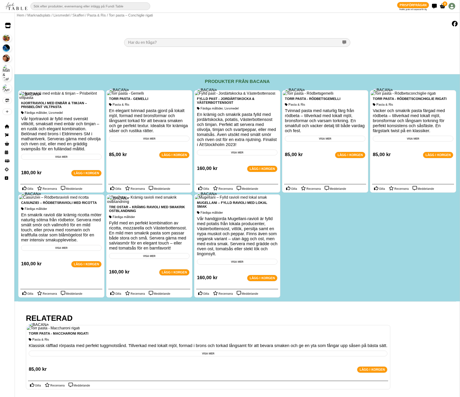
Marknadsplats (39, 15)
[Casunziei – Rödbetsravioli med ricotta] (54, 197)
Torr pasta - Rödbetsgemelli (312, 99)
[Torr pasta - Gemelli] (125, 93)
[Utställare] (7, 100)
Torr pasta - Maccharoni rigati (58, 333)
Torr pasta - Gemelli (128, 99)
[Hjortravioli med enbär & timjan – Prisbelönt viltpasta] (61, 98)
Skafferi (78, 15)
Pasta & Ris (96, 15)
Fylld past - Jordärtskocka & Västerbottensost (225, 100)
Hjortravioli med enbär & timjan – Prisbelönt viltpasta (54, 105)
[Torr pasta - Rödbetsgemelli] (308, 93)
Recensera (49, 188)
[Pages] (7, 135)
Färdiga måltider (36, 112)
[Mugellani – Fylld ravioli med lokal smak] (231, 197)
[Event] (7, 152)
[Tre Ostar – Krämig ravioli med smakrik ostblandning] (149, 202)
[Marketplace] (7, 143)
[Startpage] (7, 126)
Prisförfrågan (413, 5)
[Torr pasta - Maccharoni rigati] (53, 328)
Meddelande (73, 188)
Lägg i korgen (86, 173)
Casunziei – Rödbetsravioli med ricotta (59, 203)
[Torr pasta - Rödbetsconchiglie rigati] (403, 93)
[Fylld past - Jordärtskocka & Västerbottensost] (235, 93)
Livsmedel (61, 15)
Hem (20, 15)
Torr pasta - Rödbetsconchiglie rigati (410, 99)
